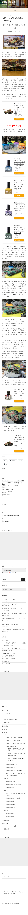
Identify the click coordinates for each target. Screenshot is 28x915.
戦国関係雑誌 (7, 722)
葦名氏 (6, 810)
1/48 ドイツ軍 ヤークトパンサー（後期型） (7, 482)
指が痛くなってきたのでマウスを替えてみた (14, 613)
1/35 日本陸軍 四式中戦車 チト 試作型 (14, 643)
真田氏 (6, 790)
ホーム (4, 873)
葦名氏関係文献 (10, 813)
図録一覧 (4, 729)
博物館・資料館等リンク (10, 719)
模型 (5, 504)
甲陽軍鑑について (7, 650)
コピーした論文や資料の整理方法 (11, 648)
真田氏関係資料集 (10, 807)
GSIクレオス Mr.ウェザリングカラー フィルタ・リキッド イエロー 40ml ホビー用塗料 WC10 (19, 184)
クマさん (13, 15)
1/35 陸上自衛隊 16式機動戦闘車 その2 (13, 629)
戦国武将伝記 (5, 820)
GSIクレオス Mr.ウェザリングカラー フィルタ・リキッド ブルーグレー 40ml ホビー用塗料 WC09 (19, 161)
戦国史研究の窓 (8, 2)
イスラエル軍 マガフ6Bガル (10, 604)
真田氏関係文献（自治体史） (13, 798)
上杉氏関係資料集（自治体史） (14, 770)
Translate (14, 572)
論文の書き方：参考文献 (8, 658)
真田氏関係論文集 (10, 804)
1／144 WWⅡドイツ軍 (8, 653)
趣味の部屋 (5, 823)
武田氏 (6, 778)
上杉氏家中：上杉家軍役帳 (13, 740)
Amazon (17, 118)
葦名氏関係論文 (6, 663)
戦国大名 (4, 732)
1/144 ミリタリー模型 (10, 826)
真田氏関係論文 (10, 801)
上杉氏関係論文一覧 (7, 645)
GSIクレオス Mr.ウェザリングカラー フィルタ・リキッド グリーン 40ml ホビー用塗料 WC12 (19, 229)
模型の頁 (6, 829)
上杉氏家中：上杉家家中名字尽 (14, 737)
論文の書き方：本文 (7, 640)
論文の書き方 (5, 661)
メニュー (15, 10)
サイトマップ (5, 710)
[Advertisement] (14, 546)
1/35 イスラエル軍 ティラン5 (10, 624)
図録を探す (5, 726)
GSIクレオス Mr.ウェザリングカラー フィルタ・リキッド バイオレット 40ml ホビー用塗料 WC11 (19, 206)
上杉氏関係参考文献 (11, 746)
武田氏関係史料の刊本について (14, 784)
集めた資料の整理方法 (8, 656)
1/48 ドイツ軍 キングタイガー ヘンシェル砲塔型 (7, 491)
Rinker (20, 114)
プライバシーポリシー (8, 713)
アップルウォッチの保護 (8, 599)
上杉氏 (6, 734)
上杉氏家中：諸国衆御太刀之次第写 (15, 743)
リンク (4, 716)
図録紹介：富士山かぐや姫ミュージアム (12, 608)
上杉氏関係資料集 (10, 767)
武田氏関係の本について (12, 781)
